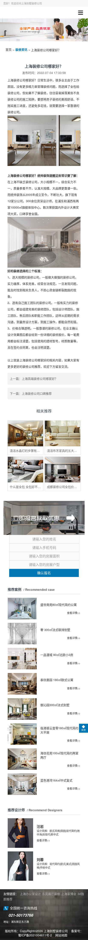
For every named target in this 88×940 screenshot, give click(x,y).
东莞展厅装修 (51, 894)
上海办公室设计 (30, 894)
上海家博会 (68, 894)
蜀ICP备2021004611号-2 (35, 935)
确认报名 (44, 572)
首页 (9, 49)
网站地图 (61, 935)
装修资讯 (21, 49)
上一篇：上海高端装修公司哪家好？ (34, 378)
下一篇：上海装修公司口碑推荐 (31, 393)
